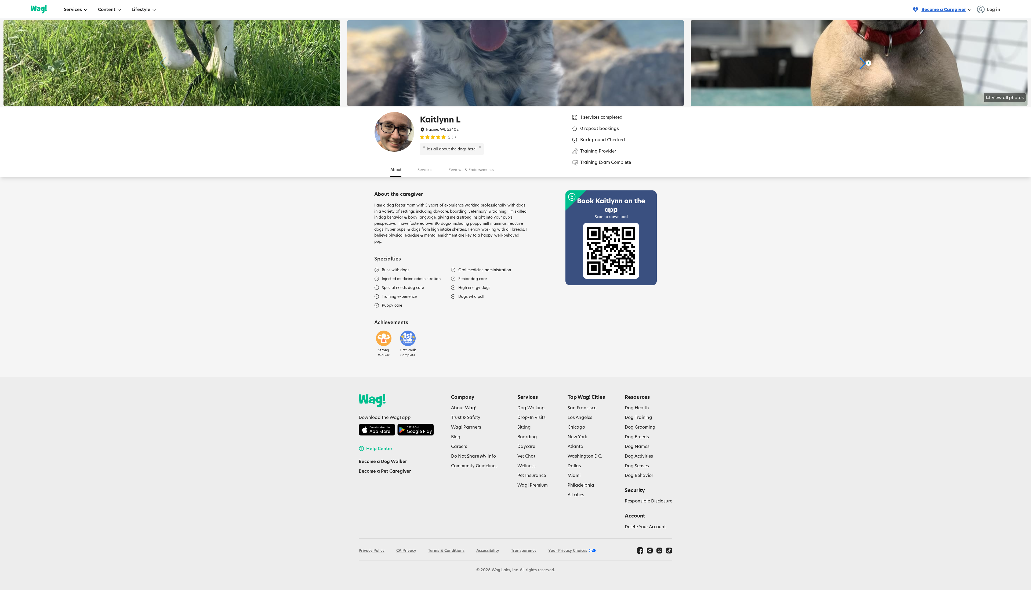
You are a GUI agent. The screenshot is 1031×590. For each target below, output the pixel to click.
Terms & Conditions (446, 550)
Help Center (379, 448)
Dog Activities (639, 456)
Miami (574, 475)
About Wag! (463, 407)
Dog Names (637, 446)
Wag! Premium (532, 485)
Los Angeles (580, 417)
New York (577, 436)
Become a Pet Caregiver (385, 471)
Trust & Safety (465, 417)
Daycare (526, 446)
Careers (459, 446)
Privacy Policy (371, 550)
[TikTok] (669, 550)
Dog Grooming (640, 427)
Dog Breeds (637, 436)
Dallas (574, 465)
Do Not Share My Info (473, 456)
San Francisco (582, 407)
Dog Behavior (639, 475)
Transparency (523, 550)
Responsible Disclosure (648, 501)
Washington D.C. (585, 456)
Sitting (524, 427)
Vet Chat (526, 456)
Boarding (527, 436)
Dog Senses (637, 465)
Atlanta (575, 446)
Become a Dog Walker (383, 461)
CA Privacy (406, 550)
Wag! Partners (466, 427)
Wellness (526, 465)
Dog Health (637, 407)
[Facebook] (640, 550)
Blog (455, 436)
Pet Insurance (531, 475)
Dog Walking (531, 407)
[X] (659, 550)
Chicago (576, 427)
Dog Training (638, 417)
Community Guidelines (474, 465)
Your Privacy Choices (567, 550)
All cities (576, 494)
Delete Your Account (645, 526)
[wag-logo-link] (39, 9)
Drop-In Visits (531, 417)
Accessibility (487, 550)
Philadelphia (581, 485)
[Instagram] (650, 550)
